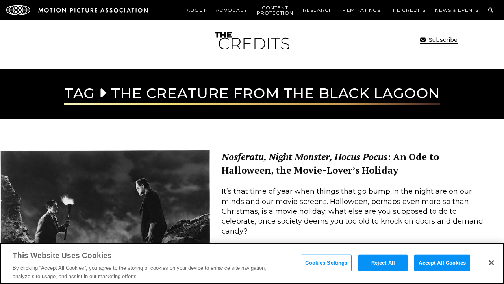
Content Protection (275, 10)
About (196, 10)
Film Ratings (361, 10)
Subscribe (442, 39)
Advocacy (231, 10)
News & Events (457, 10)
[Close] (491, 262)
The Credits (408, 10)
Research (318, 10)
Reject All (383, 263)
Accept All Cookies (442, 263)
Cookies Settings (326, 263)
